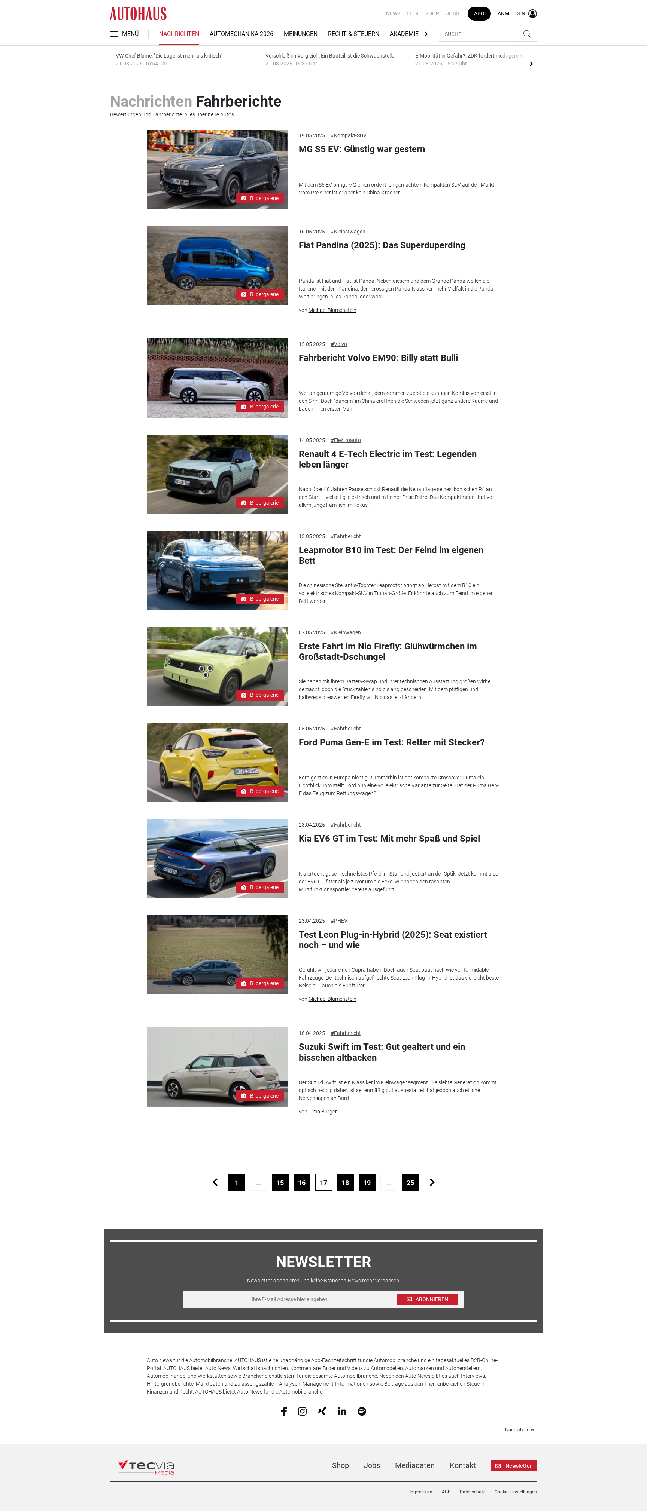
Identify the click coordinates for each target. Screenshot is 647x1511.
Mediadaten (415, 1465)
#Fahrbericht (346, 536)
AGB (446, 1492)
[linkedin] (342, 1411)
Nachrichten (179, 33)
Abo (479, 13)
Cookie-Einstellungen (516, 1492)
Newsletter (402, 13)
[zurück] (215, 1182)
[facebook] (284, 1411)
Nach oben (516, 1429)
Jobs (452, 13)
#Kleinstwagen (348, 232)
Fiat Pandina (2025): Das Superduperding (382, 245)
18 (345, 1183)
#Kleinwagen (346, 632)
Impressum (421, 1492)
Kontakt (463, 1465)
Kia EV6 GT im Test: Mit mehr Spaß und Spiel (389, 838)
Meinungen (301, 33)
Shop (432, 13)
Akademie (404, 33)
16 (302, 1183)
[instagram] (302, 1411)
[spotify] (362, 1411)
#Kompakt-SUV (349, 135)
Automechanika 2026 (241, 33)
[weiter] (432, 1182)
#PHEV (339, 921)
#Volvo (339, 344)
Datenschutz (472, 1492)
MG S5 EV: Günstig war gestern (362, 149)
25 (410, 1183)
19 (367, 1183)
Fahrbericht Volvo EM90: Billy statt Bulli (379, 358)
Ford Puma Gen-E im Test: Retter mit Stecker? (392, 742)
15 (280, 1183)
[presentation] (531, 63)
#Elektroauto (346, 440)
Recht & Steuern (353, 33)
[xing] (322, 1411)
